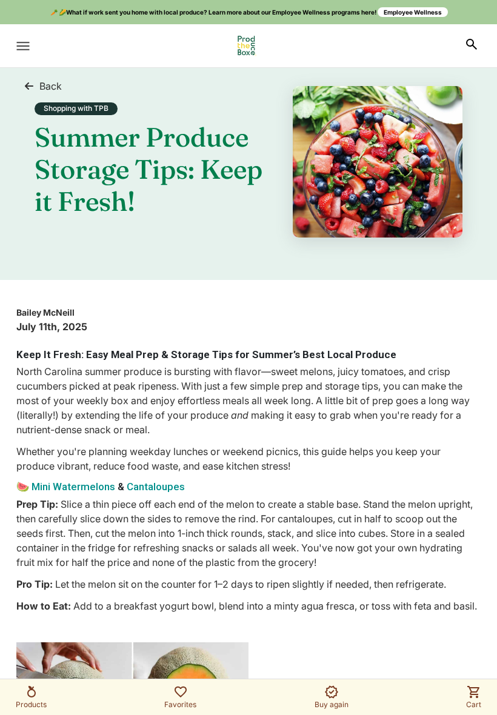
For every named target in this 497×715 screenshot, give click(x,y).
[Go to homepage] (246, 45)
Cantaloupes (156, 487)
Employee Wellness (412, 12)
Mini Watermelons (72, 487)
